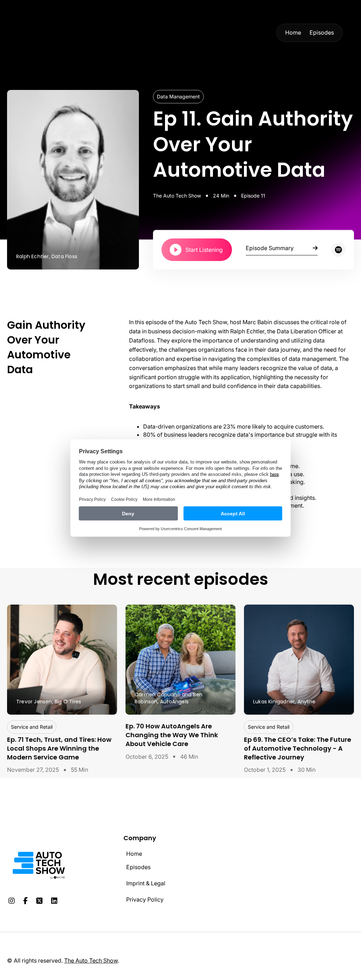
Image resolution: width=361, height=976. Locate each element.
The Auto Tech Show (91, 960)
